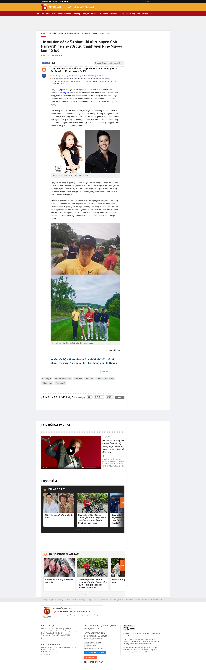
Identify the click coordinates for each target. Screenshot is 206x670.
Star (42, 14)
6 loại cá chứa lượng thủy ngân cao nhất (59, 580)
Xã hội (105, 14)
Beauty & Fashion (64, 14)
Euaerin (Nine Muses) (106, 379)
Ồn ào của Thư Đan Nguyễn (85, 7)
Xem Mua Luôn (142, 14)
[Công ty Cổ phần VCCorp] (129, 627)
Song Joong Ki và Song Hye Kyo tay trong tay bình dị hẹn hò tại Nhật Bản (78, 76)
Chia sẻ (46, 63)
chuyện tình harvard (63, 379)
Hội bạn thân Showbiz (69, 33)
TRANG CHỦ (38, 13)
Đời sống (76, 14)
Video (152, 14)
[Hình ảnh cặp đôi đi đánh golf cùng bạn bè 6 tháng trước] (85, 282)
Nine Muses (47, 383)
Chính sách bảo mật (93, 662)
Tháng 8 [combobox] (98, 397)
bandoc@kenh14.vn (83, 611)
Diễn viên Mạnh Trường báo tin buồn (59, 516)
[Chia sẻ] (44, 76)
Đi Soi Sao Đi (98, 33)
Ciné (48, 14)
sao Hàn (78, 379)
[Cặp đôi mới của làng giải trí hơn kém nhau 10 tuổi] (85, 151)
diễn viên (89, 379)
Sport (74, 600)
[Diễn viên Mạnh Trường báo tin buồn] (58, 503)
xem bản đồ (46, 638)
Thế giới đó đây (119, 600)
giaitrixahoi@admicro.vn (94, 648)
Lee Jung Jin (64, 93)
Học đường (130, 14)
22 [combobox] (89, 397)
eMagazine (47, 1)
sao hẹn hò (61, 383)
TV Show (86, 33)
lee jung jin (47, 379)
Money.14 (85, 14)
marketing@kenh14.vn (94, 639)
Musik (54, 14)
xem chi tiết (90, 657)
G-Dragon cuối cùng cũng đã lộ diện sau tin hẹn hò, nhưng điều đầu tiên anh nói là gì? (82, 78)
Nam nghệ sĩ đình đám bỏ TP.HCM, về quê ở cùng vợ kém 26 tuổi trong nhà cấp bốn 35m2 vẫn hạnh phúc (92, 519)
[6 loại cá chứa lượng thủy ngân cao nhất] (59, 568)
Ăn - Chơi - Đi (96, 14)
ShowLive (64, 1)
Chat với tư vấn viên (96, 653)
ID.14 (55, 1)
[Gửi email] (53, 63)
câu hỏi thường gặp (64, 611)
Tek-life (122, 14)
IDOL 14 (110, 33)
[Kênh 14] (47, 612)
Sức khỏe (113, 14)
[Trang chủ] (44, 70)
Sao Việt (52, 33)
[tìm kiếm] (163, 1)
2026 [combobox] (109, 397)
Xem (119, 397)
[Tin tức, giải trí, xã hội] (53, 7)
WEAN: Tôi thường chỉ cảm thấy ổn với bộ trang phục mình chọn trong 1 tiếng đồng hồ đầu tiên (113, 446)
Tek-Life (137, 600)
